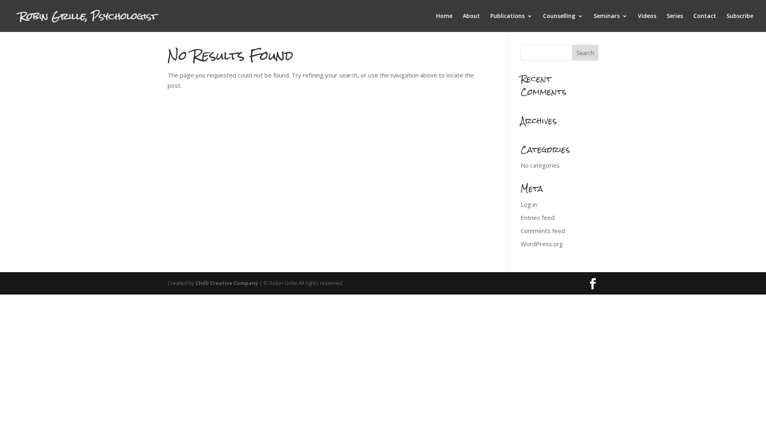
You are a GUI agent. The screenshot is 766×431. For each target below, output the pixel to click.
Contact (704, 16)
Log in (529, 204)
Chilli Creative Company (226, 283)
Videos (647, 16)
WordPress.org (542, 244)
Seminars (607, 16)
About (471, 16)
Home (444, 16)
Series (675, 16)
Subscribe (740, 16)
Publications (507, 16)
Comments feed (543, 231)
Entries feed (538, 217)
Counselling (559, 16)
